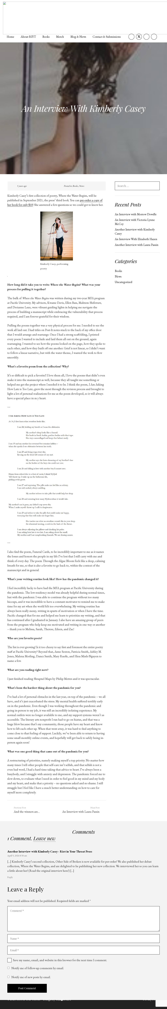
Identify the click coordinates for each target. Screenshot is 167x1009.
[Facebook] (131, 37)
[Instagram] (146, 37)
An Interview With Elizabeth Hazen (136, 239)
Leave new (44, 838)
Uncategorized (123, 282)
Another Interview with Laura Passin (136, 245)
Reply (10, 877)
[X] (139, 37)
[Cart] (160, 36)
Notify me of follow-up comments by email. (37, 968)
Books (75, 185)
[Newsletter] (154, 37)
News (81, 185)
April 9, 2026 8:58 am (17, 855)
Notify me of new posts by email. (31, 977)
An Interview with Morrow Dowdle (136, 214)
